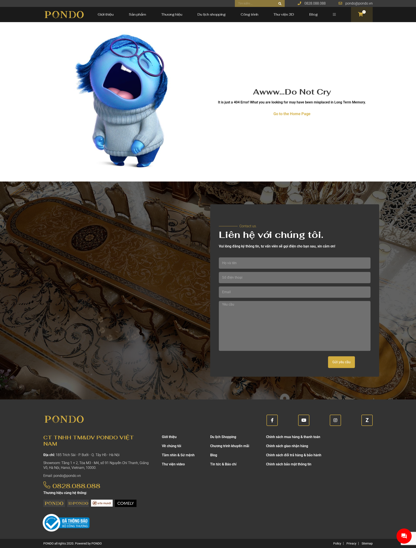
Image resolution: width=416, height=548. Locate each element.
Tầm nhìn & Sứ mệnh (178, 455)
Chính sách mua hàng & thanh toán (293, 437)
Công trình (249, 14)
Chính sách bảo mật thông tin (288, 464)
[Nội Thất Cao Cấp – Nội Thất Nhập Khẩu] (63, 14)
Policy (337, 543)
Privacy (351, 543)
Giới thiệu (106, 14)
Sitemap (367, 543)
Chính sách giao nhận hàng (287, 446)
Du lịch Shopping (223, 437)
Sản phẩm (137, 14)
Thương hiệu (171, 14)
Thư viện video (173, 464)
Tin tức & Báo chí (223, 464)
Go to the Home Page (291, 113)
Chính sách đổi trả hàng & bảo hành (293, 455)
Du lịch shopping (211, 14)
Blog (313, 14)
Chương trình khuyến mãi (229, 446)
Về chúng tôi (171, 446)
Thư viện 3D (283, 14)
